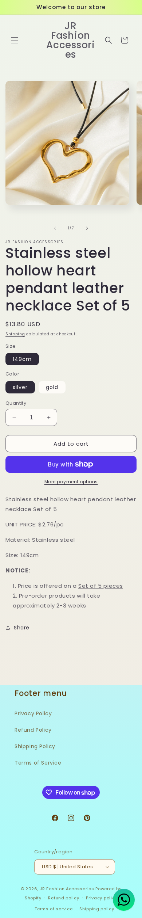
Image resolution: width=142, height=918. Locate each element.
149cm (22, 359)
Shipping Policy (35, 746)
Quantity (15, 403)
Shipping (15, 334)
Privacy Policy (33, 713)
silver (20, 387)
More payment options (71, 482)
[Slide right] (87, 228)
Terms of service (53, 909)
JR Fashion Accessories (67, 889)
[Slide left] (55, 228)
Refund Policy (33, 730)
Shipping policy (96, 909)
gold (52, 387)
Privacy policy (101, 898)
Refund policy (63, 898)
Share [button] (21, 627)
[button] (15, 40)
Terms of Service (38, 762)
